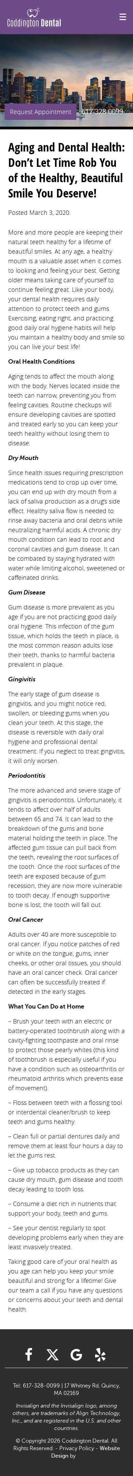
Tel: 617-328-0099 (36, 1386)
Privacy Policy (76, 1448)
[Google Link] (76, 1355)
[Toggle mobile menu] (123, 17)
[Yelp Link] (100, 1355)
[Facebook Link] (28, 1355)
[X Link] (52, 1355)
